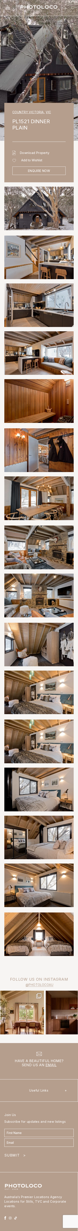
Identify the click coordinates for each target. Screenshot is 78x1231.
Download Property (34, 153)
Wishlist (72, 8)
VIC (48, 112)
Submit (15, 1155)
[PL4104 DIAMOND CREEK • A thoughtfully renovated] (22, 1012)
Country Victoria (28, 112)
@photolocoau (39, 985)
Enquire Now (39, 171)
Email (51, 1065)
